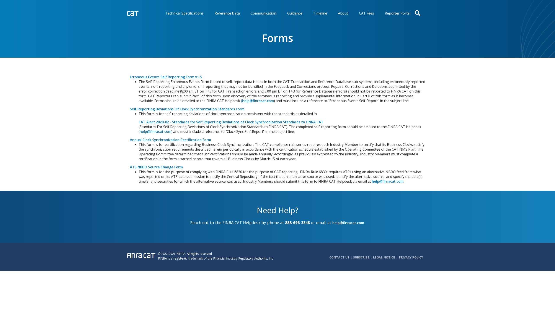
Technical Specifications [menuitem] (184, 13)
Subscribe (361, 257)
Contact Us (339, 257)
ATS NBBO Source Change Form (156, 167)
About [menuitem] (343, 13)
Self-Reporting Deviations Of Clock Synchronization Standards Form (187, 109)
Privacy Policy (411, 257)
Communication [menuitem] (263, 13)
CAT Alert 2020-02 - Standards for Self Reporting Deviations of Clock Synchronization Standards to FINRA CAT (231, 122)
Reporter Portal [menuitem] (397, 13)
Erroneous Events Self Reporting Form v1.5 (166, 77)
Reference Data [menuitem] (227, 13)
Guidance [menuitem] (294, 13)
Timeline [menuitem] (320, 13)
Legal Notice (384, 257)
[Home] (141, 13)
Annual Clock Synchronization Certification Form (170, 139)
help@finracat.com (155, 131)
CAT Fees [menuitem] (366, 13)
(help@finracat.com (257, 100)
